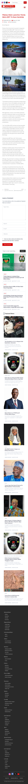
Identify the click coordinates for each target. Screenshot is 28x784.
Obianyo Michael (8, 349)
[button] (24, 7)
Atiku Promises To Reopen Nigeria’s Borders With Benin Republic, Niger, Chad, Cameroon (13, 522)
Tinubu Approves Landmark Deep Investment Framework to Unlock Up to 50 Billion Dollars (13, 278)
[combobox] (17, 2)
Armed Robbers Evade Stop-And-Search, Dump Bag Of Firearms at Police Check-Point (13, 297)
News (7, 263)
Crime (5, 263)
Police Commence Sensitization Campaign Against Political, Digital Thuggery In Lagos (13, 559)
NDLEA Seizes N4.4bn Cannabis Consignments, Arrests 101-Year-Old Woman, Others (12, 267)
